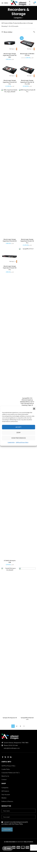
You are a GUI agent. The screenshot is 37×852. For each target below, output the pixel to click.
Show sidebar (8, 32)
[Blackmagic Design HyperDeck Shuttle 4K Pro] (9, 70)
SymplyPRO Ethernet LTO (27, 718)
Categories (18, 17)
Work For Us (5, 776)
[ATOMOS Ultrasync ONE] (9, 484)
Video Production (14, 23)
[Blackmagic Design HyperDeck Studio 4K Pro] (27, 163)
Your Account (5, 794)
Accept (18, 427)
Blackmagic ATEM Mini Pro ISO (27, 54)
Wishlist (4, 798)
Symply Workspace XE (10, 718)
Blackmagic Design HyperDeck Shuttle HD (10, 240)
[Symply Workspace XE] (9, 641)
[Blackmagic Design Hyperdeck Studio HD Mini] (9, 43)
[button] (34, 409)
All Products (5, 23)
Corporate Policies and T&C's (10, 772)
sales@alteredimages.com (12, 748)
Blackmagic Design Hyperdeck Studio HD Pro (9, 267)
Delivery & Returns (7, 801)
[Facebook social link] (2, 757)
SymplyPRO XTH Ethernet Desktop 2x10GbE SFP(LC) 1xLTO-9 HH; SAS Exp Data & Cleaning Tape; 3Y (27, 401)
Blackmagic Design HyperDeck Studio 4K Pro (27, 241)
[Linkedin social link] (29, 7)
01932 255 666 (13, 745)
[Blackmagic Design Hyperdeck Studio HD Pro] (9, 256)
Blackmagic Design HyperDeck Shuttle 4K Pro (10, 82)
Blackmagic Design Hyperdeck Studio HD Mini (9, 55)
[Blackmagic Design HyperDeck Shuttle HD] (9, 163)
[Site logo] (18, 3)
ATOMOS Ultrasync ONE (10, 561)
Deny (18, 432)
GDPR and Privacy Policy (22, 442)
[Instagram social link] (29, 4)
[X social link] (29, 1)
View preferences (18, 438)
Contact (4, 779)
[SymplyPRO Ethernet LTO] (27, 641)
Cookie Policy (11, 442)
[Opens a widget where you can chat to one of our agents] (7, 848)
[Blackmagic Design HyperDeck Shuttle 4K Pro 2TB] (27, 70)
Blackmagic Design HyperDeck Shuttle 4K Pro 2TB (27, 82)
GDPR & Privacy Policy (8, 766)
